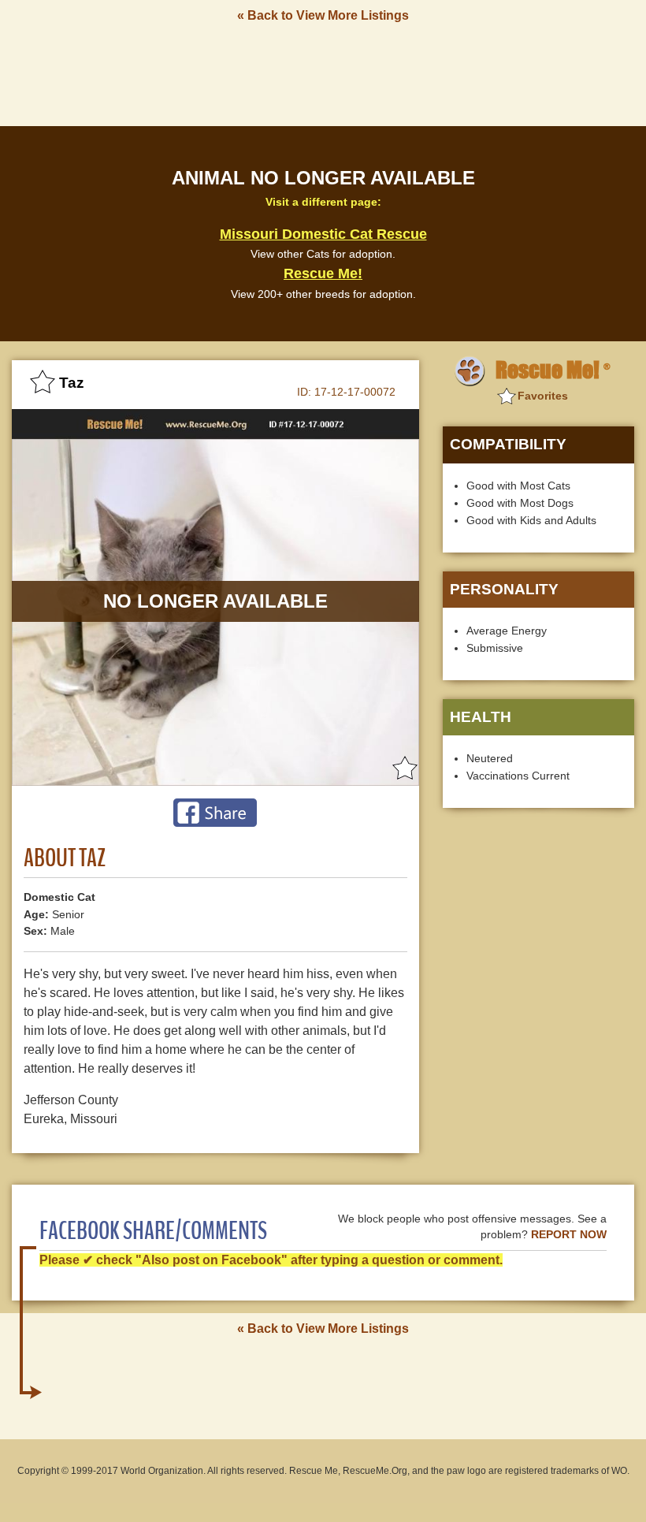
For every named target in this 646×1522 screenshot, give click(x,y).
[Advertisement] (323, 73)
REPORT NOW (569, 1235)
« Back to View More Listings (323, 15)
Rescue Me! (323, 273)
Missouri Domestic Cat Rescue (323, 234)
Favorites (543, 395)
